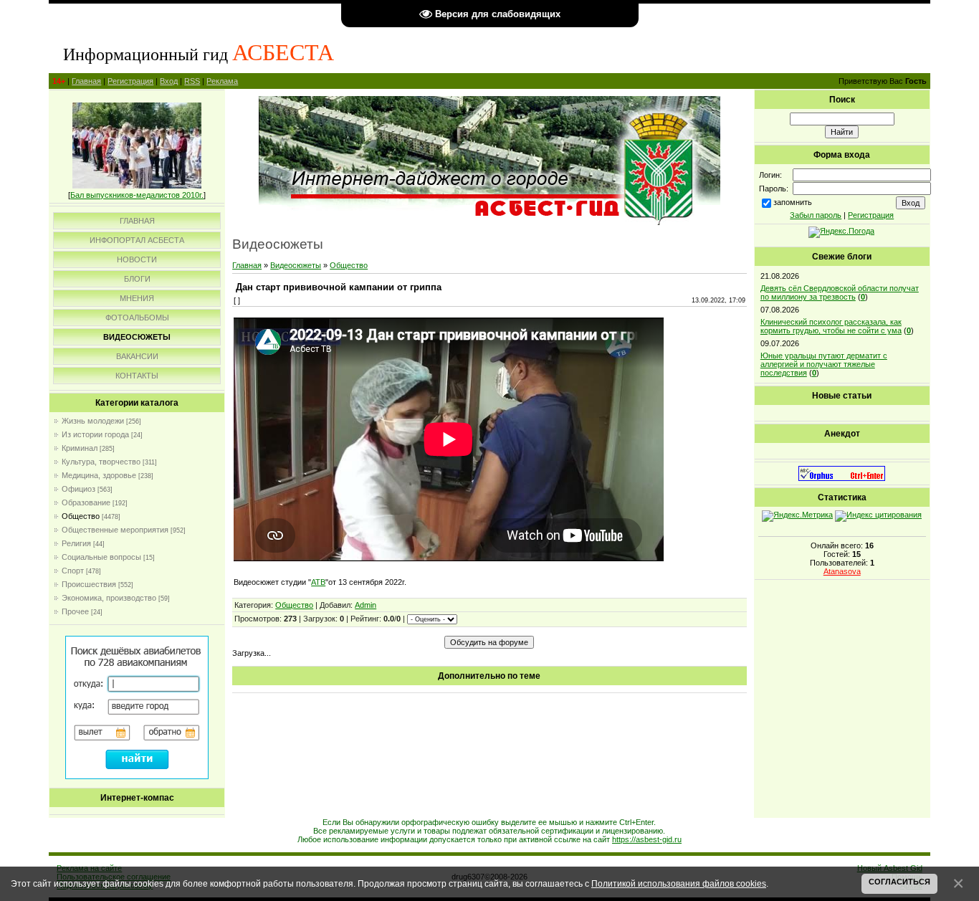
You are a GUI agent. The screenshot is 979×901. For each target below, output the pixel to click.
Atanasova (842, 571)
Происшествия (89, 584)
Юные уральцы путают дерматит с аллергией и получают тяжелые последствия (823, 364)
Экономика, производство (109, 597)
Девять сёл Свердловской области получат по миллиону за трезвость (839, 292)
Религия (76, 543)
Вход (169, 81)
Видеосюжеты (295, 265)
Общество (81, 516)
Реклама (222, 81)
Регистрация (130, 81)
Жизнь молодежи (93, 420)
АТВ (318, 582)
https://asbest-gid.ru (647, 839)
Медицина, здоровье (99, 475)
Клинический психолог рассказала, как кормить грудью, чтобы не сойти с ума (831, 326)
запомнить (792, 202)
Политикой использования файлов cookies (678, 883)
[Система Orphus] (841, 478)
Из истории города (95, 434)
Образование (86, 502)
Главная (86, 81)
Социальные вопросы (101, 557)
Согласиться (899, 881)
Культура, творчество (101, 461)
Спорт (73, 570)
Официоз (78, 489)
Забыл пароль (815, 215)
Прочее (75, 611)
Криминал (79, 448)
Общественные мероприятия (115, 529)
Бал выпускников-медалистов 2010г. (137, 195)
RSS (192, 81)
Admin (365, 605)
